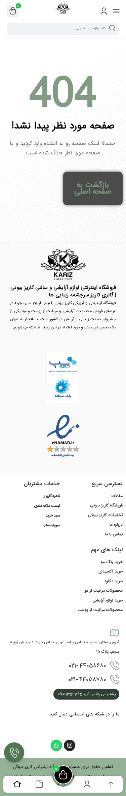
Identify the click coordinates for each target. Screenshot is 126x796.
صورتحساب (51, 526)
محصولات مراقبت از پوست (100, 610)
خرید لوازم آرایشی (107, 600)
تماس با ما (114, 534)
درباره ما (116, 525)
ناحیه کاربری (51, 496)
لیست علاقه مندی (47, 506)
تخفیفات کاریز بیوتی (105, 515)
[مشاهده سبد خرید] (13, 11)
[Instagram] (69, 745)
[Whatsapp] (56, 745)
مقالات (117, 496)
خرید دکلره (114, 581)
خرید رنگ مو (112, 562)
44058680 (87, 666)
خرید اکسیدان (110, 571)
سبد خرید (53, 516)
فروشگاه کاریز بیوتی (106, 505)
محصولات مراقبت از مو (103, 591)
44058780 (87, 679)
